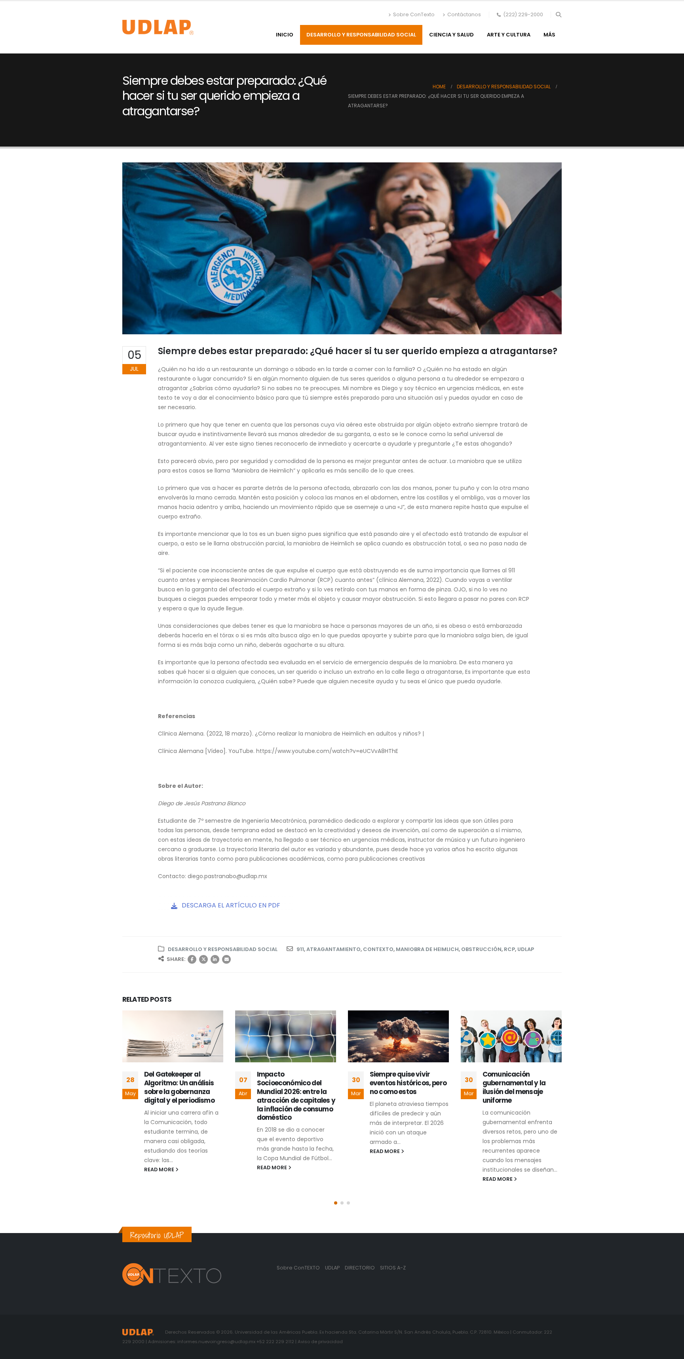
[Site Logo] (158, 27)
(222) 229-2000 (523, 14)
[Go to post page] (172, 1036)
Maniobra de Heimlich (427, 949)
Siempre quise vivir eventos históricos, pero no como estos (408, 1082)
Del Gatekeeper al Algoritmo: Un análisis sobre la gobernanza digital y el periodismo (179, 1087)
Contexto (378, 949)
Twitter (203, 959)
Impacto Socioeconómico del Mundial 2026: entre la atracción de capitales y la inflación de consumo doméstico (296, 1095)
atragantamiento (333, 949)
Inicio (284, 34)
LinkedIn (215, 959)
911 (300, 949)
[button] (558, 14)
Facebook (192, 959)
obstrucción (481, 949)
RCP (509, 949)
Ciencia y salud (451, 34)
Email (226, 959)
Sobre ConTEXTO (298, 1267)
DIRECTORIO (360, 1267)
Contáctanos (464, 14)
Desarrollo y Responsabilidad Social (361, 34)
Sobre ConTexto (414, 14)
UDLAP (525, 949)
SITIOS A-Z (393, 1267)
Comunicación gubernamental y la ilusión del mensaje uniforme (514, 1087)
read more (159, 1169)
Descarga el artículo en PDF (230, 905)
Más (549, 34)
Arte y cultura (508, 34)
